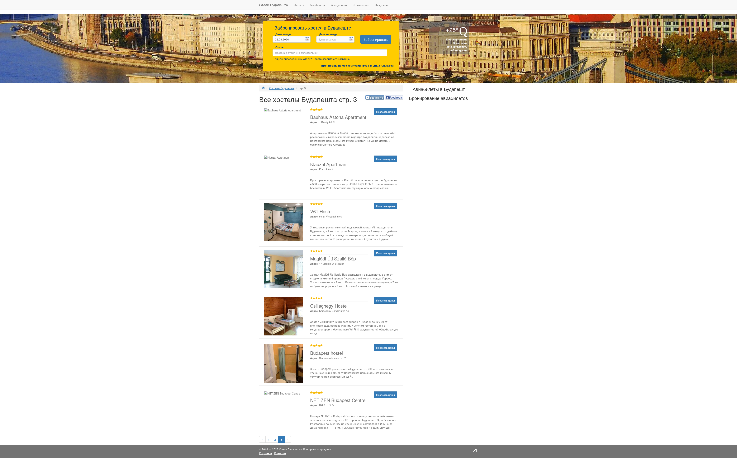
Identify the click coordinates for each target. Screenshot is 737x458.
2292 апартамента (456, 39)
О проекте (265, 453)
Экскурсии (381, 5)
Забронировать (376, 39)
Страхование (361, 5)
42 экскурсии (458, 50)
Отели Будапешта (273, 4)
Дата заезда (283, 34)
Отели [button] (298, 5)
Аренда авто (339, 5)
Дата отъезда (328, 34)
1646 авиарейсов (456, 46)
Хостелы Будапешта (281, 88)
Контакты (280, 453)
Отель (278, 47)
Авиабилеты (317, 5)
